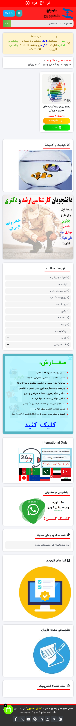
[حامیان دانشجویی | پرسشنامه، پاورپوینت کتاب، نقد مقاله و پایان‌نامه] (56, 13)
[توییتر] (22, 719)
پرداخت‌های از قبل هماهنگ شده (52, 545)
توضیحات (54, 121)
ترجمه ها (61, 318)
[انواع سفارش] (38, 394)
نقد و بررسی (60, 345)
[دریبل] (35, 719)
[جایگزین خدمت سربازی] (38, 227)
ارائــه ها (62, 284)
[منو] (19, 13)
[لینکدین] (41, 719)
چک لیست (60, 331)
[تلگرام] (54, 719)
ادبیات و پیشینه (58, 277)
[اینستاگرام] (47, 719)
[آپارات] (60, 719)
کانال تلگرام (44, 43)
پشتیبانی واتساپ (13, 43)
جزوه (63, 324)
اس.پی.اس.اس (58, 291)
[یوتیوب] (28, 719)
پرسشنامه (61, 304)
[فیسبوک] (16, 719)
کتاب (63, 338)
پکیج (63, 311)
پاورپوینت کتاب (58, 298)
